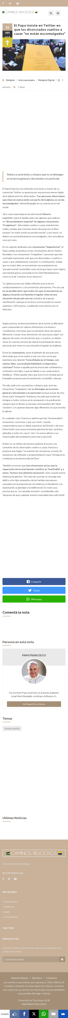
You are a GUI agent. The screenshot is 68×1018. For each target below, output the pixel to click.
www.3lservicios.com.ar (34, 1004)
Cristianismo (10, 916)
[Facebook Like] (14, 1014)
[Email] (53, 1014)
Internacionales (26, 80)
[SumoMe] (63, 1014)
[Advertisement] (34, 132)
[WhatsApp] (44, 1014)
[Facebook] (4, 3)
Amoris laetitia (12, 728)
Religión (10, 80)
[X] (34, 1014)
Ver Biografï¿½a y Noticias (34, 704)
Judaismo (8, 906)
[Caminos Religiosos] (23, 13)
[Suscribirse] (62, 959)
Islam (6, 911)
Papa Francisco (34, 655)
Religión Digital (46, 80)
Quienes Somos (19, 977)
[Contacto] (18, 3)
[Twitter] (11, 3)
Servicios (37, 977)
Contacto (51, 977)
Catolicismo (10, 901)
